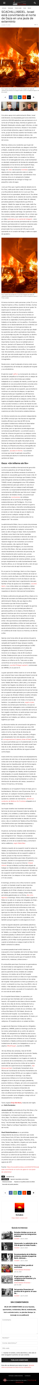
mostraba (24, 170)
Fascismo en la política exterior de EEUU (24, 1181)
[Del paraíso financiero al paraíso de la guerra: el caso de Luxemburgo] (7, 1293)
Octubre (19, 1215)
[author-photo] (19, 1212)
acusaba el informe (16, 451)
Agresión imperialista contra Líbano (19, 1179)
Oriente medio (18, 8)
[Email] (29, 97)
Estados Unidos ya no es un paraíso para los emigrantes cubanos (25, 1234)
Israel (24, 8)
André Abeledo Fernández (22, 1269)
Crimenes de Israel (7, 1181)
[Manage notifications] (4, 1380)
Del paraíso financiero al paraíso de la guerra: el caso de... (25, 1291)
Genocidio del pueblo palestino (10, 1184)
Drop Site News (16, 1103)
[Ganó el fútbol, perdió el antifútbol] (7, 1268)
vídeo (10, 170)
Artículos (4, 8)
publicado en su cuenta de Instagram (20, 219)
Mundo (29, 8)
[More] (34, 97)
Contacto (27, 1375)
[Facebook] (11, 97)
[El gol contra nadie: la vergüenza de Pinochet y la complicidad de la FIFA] (7, 1279)
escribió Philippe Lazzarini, (19, 665)
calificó (15, 374)
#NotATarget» (11, 1046)
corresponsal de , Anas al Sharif (17, 739)
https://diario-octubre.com (19, 1218)
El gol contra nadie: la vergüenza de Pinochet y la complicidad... (25, 1278)
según (19, 843)
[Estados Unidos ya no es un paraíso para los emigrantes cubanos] (7, 1235)
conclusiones (15, 497)
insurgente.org (10, 1176)
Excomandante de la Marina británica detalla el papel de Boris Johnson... (25, 1256)
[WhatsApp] (15, 97)
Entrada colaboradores (16, 1375)
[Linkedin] (20, 97)
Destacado (10, 8)
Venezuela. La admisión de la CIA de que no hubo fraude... (25, 1244)
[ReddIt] (24, 97)
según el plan (29, 702)
